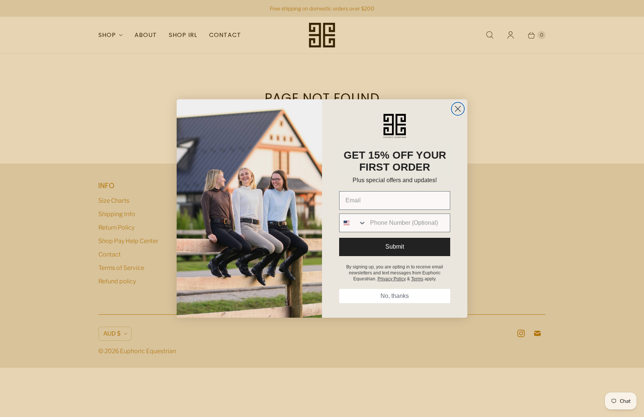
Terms (417, 278)
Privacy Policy (392, 278)
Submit (394, 246)
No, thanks (395, 296)
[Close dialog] (457, 108)
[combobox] (353, 223)
